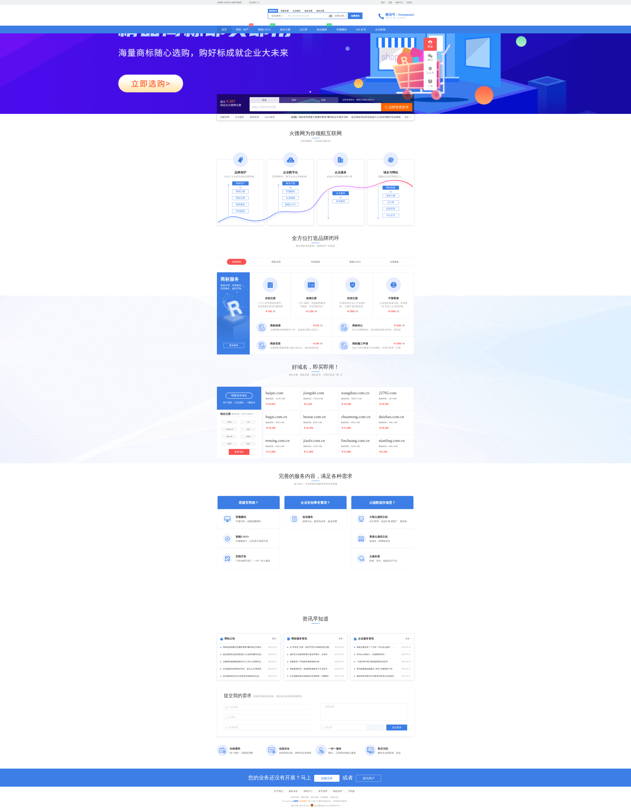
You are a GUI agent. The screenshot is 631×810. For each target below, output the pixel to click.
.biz (248, 443)
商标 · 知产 (242, 29)
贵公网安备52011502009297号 (327, 806)
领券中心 (399, 2)
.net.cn (229, 436)
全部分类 (340, 16)
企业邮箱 (380, 29)
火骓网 (295, 801)
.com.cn (229, 429)
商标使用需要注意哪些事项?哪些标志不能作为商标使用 (243, 647)
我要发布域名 (239, 395)
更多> (274, 638)
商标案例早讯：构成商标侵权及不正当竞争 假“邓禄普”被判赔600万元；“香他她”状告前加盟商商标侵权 (310, 669)
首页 (224, 29)
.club (248, 436)
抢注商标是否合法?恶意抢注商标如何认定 (320, 117)
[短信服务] (315, 73)
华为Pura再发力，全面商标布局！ (371, 654)
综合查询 (276, 16)
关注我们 (253, 2)
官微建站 (341, 29)
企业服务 (239, 117)
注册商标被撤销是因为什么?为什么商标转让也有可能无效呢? (243, 661)
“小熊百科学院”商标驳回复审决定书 (372, 661)
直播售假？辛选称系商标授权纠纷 (304, 661)
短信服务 (322, 29)
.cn (248, 422)
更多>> (408, 117)
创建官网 (224, 117)
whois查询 (270, 117)
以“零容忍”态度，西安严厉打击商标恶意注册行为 (310, 647)
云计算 (303, 29)
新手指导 (322, 791)
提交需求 (396, 727)
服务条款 (293, 791)
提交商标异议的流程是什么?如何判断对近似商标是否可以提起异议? (243, 654)
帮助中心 (308, 791)
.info (229, 443)
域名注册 (285, 29)
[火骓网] (238, 18)
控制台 (409, 2)
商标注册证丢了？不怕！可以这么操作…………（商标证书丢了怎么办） (377, 647)
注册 (390, 2)
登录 (383, 2)
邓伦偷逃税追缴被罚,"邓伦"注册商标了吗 (374, 669)
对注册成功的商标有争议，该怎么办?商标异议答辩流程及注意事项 (243, 669)
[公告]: (294, 117)
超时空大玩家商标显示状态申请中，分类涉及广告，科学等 (310, 654)
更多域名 (239, 452)
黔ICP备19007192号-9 (300, 806)
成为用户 (368, 778)
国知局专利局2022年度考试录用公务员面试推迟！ (377, 676)
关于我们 (278, 791)
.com (229, 422)
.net (248, 429)
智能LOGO (264, 29)
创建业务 (327, 778)
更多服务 (233, 345)
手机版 (351, 791)
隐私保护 (337, 791)
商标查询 (254, 117)
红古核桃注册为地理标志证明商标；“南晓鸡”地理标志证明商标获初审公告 (310, 676)
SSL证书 (361, 29)
